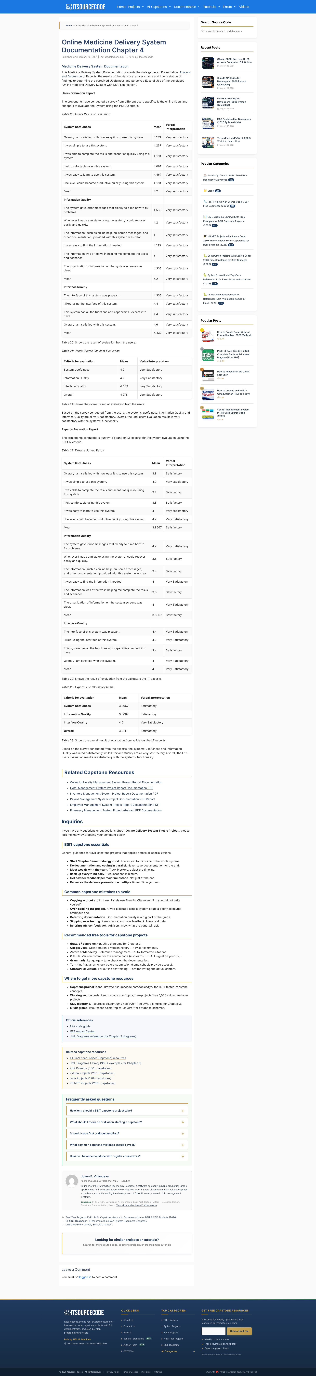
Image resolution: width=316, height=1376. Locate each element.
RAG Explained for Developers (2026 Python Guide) (234, 121)
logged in (85, 1277)
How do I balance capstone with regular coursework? (105, 1156)
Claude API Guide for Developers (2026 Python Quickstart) (231, 81)
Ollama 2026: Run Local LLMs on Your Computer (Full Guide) (234, 61)
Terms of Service (130, 1372)
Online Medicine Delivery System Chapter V (89, 1224)
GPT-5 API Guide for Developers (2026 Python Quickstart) (231, 101)
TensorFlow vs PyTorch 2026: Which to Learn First (234, 140)
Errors (227, 7)
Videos (244, 7)
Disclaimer (146, 1372)
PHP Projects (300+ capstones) (90, 1068)
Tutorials (209, 7)
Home (121, 7)
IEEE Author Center (82, 1031)
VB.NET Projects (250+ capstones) (93, 1083)
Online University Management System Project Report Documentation (116, 782)
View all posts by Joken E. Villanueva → (136, 1205)
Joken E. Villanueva (95, 1176)
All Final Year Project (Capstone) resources (98, 1058)
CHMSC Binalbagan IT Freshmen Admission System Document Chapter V (106, 1220)
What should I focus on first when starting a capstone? (106, 1122)
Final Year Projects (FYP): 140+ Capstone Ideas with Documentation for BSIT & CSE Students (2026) (121, 1217)
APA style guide (80, 1026)
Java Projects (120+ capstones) (90, 1078)
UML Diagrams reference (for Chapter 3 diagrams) (103, 1036)
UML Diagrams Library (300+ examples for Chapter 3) (105, 1063)
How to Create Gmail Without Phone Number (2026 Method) (234, 333)
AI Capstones (157, 7)
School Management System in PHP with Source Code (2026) (233, 412)
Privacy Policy (112, 1372)
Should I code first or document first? (94, 1133)
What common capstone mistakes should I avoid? (102, 1144)
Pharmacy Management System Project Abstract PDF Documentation (116, 810)
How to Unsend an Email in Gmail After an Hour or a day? (233, 392)
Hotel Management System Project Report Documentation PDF (111, 788)
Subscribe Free (239, 1331)
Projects (134, 7)
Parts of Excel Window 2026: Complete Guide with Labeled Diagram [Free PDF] (233, 354)
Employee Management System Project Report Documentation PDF (114, 804)
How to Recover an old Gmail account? (233, 373)
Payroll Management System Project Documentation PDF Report (112, 799)
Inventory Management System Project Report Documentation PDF (114, 793)
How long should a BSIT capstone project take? (101, 1110)
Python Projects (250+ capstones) (92, 1073)
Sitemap (158, 1372)
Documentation (185, 7)
